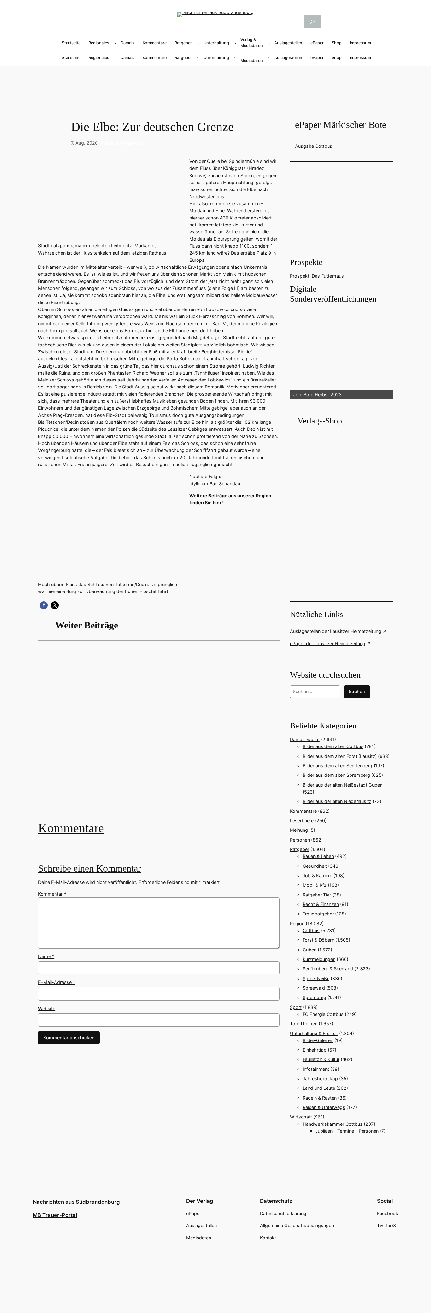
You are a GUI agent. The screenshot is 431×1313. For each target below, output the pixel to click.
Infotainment (316, 1069)
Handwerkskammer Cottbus (333, 1124)
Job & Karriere (317, 875)
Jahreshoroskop (320, 1078)
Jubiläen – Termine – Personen (347, 1131)
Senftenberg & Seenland (328, 968)
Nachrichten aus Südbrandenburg (76, 1202)
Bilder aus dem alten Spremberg (336, 775)
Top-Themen (303, 1023)
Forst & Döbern (318, 940)
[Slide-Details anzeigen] (341, 352)
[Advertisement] (215, 86)
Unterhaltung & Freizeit (314, 1033)
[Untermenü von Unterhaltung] (235, 43)
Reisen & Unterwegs (122, 143)
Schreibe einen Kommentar (89, 868)
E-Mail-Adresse (56, 982)
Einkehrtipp (315, 1049)
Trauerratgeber (318, 913)
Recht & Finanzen (321, 904)
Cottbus (311, 930)
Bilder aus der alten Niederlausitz (337, 801)
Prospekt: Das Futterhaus (317, 276)
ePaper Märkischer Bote (340, 125)
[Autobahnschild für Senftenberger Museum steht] (159, 735)
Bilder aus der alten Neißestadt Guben (342, 785)
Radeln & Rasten (320, 1097)
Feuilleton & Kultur (321, 1059)
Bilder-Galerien (318, 1040)
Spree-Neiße (316, 978)
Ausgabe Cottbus (313, 146)
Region (297, 923)
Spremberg (314, 997)
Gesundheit (315, 866)
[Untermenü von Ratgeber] (198, 43)
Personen (300, 839)
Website (46, 1008)
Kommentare (71, 828)
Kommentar (52, 893)
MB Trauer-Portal (55, 1215)
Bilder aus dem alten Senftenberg (337, 765)
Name (46, 956)
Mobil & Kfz (315, 885)
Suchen (357, 691)
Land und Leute (319, 1088)
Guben (309, 949)
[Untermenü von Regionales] (115, 43)
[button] (44, 605)
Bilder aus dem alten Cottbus (333, 746)
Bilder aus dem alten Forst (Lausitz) (340, 756)
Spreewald (314, 988)
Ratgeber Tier (317, 894)
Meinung (299, 830)
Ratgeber (299, 849)
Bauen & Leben (318, 856)
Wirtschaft (301, 1116)
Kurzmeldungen (319, 959)
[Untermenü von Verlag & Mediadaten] (269, 43)
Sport (296, 1007)
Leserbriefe (302, 820)
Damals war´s (305, 739)
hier (217, 502)
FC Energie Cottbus (323, 1014)
